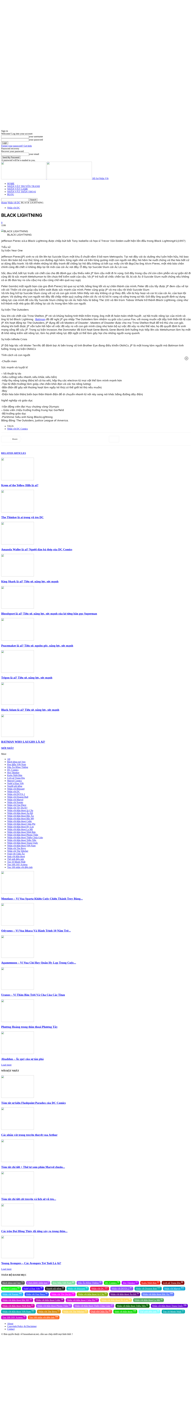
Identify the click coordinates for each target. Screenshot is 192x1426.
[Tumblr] (82, 439)
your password (36, 139)
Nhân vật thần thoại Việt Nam (21, 845)
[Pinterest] (39, 439)
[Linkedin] (61, 439)
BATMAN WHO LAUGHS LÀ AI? (23, 741)
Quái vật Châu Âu (16, 853)
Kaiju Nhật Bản (14, 775)
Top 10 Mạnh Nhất (16, 862)
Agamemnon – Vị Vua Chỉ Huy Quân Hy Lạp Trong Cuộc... (38, 962)
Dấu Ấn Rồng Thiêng (17, 767)
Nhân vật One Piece (16, 805)
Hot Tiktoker (13, 772)
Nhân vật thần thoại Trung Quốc (22, 843)
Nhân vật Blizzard (15, 789)
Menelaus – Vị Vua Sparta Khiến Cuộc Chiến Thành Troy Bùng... (42, 898)
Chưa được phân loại (38, 1282)
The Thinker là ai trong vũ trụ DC (22, 517)
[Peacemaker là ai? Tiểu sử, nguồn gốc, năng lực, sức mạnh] (17, 639)
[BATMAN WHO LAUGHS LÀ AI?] (17, 736)
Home (4, 202)
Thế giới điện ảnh (15, 859)
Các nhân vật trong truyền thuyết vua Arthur (29, 1134)
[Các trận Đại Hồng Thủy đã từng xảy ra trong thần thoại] (17, 1225)
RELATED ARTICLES (13, 453)
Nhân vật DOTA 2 (16, 794)
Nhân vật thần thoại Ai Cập (20, 810)
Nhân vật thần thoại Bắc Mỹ (20, 818)
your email (34, 154)
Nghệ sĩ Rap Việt (15, 783)
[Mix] (93, 439)
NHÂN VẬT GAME (17, 189)
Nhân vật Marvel (15, 799)
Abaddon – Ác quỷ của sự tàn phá (22, 1059)
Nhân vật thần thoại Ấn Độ (20, 813)
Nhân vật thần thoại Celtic (19, 821)
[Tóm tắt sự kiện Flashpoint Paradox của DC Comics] (17, 1097)
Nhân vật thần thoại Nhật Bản (21, 832)
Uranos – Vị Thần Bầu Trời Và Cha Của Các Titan (33, 994)
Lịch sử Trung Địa (16, 778)
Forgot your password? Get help (16, 146)
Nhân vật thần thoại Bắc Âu (20, 816)
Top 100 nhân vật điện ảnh (20, 867)
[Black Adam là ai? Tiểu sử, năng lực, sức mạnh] (17, 704)
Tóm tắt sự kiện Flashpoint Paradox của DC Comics (33, 1102)
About (10, 1323)
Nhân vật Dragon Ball (17, 797)
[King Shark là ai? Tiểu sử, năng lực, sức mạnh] (17, 575)
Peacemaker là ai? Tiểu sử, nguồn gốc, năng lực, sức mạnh (37, 645)
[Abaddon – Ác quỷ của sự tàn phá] (17, 1053)
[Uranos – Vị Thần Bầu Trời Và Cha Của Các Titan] (17, 989)
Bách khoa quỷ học (16, 761)
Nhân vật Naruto (15, 802)
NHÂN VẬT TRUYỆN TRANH (23, 186)
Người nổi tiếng (14, 786)
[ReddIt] (71, 439)
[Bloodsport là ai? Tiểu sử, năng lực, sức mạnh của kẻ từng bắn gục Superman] (17, 607)
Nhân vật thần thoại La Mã (20, 829)
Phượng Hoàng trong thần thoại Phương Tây (29, 1026)
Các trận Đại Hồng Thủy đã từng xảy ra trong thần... (34, 1231)
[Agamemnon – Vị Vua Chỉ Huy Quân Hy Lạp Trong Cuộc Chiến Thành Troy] (17, 957)
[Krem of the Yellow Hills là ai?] (17, 479)
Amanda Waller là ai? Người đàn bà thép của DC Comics (36, 549)
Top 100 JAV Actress (17, 864)
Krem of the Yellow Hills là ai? (19, 485)
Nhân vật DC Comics (17, 428)
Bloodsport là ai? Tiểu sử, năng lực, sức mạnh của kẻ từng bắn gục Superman (49, 613)
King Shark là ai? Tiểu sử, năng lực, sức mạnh (29, 581)
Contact (11, 1329)
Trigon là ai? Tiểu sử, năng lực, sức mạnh (26, 677)
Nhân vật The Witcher (17, 851)
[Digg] (103, 439)
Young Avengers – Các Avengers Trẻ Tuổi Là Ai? (31, 1263)
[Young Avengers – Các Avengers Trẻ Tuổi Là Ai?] (17, 1257)
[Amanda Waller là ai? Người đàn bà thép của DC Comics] (17, 543)
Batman (40, 319)
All (8, 759)
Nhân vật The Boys (16, 848)
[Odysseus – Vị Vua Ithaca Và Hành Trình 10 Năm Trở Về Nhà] (17, 925)
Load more (6, 1065)
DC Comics (12, 770)
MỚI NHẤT (7, 748)
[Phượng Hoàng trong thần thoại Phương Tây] (17, 1021)
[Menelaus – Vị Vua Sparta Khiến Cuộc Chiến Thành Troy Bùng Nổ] (17, 893)
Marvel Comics (14, 780)
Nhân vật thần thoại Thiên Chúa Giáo (25, 837)
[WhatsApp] (50, 439)
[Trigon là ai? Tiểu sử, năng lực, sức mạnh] (17, 672)
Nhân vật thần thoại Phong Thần (22, 835)
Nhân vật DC (14, 202)
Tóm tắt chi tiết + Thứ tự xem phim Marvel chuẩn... (33, 1167)
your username (36, 136)
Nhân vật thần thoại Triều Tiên (21, 840)
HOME (10, 183)
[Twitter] (28, 439)
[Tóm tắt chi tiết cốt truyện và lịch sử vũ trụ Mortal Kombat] (17, 1193)
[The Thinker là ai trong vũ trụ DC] (17, 511)
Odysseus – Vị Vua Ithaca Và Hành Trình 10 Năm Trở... (36, 930)
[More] (114, 439)
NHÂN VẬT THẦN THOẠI (21, 191)
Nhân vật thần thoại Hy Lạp (20, 826)
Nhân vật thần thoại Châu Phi (21, 824)
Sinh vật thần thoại (16, 856)
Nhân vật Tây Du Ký (17, 807)
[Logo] (24, 178)
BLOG (10, 194)
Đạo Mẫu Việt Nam (16, 764)
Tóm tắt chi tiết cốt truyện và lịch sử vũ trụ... (28, 1199)
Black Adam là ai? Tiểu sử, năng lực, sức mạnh (30, 709)
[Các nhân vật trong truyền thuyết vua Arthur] (17, 1129)
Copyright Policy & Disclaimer (22, 1326)
